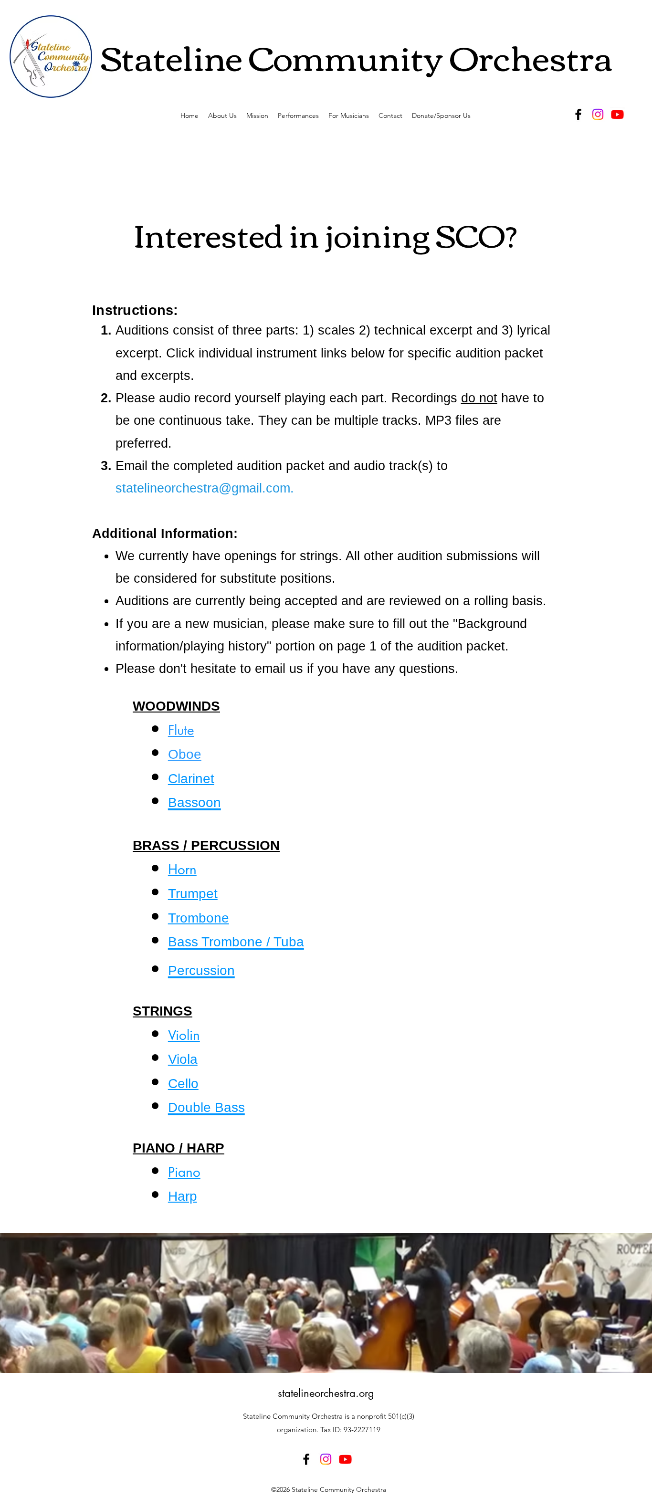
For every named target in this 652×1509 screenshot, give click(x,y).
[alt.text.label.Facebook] (578, 114)
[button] (298, 115)
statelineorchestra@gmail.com (203, 488)
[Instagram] (597, 114)
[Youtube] (617, 114)
